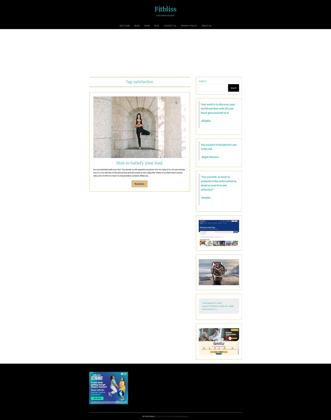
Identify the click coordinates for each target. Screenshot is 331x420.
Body (137, 25)
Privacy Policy (189, 25)
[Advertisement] (165, 54)
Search (202, 81)
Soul (156, 25)
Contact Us (170, 25)
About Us (206, 25)
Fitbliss (165, 9)
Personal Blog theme (180, 416)
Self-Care (125, 25)
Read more (139, 184)
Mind (147, 25)
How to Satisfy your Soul (139, 163)
